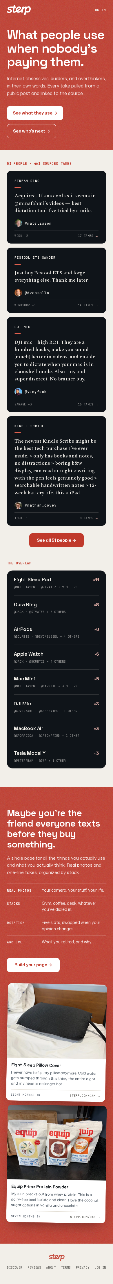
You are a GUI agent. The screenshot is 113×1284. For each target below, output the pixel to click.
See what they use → (35, 113)
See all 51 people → (56, 540)
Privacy (82, 1267)
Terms (66, 1267)
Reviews (34, 1267)
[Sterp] (57, 1257)
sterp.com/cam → (85, 1096)
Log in (99, 10)
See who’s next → (31, 131)
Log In (100, 1267)
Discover (14, 1267)
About (51, 1267)
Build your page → (33, 965)
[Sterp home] (19, 10)
